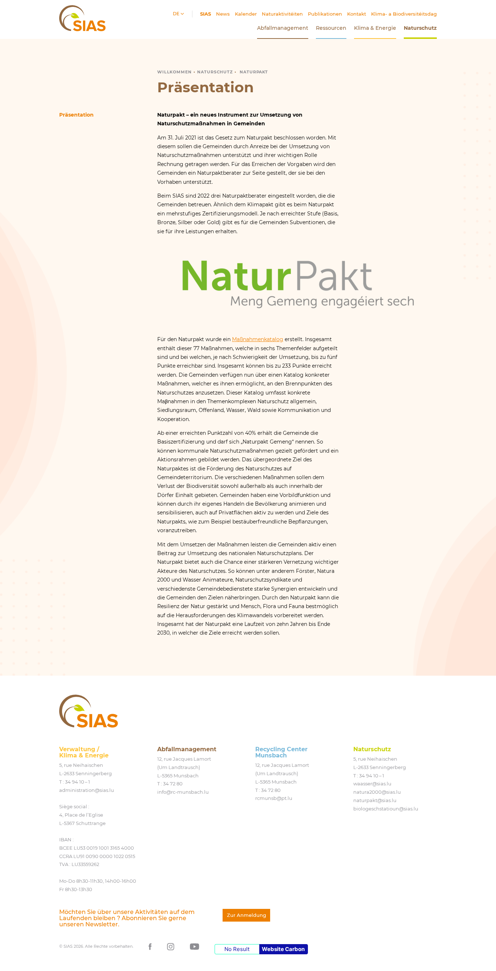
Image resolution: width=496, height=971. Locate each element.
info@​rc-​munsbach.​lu (183, 792)
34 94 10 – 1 (77, 782)
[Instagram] (170, 946)
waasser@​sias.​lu (372, 783)
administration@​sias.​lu (86, 790)
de (176, 13)
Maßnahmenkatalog (257, 339)
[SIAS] (88, 711)
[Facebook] (150, 946)
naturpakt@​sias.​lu (375, 800)
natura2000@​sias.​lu (377, 792)
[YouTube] (194, 946)
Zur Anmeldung (246, 915)
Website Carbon (283, 949)
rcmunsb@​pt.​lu (273, 798)
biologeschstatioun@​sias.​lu (385, 809)
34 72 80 (173, 783)
